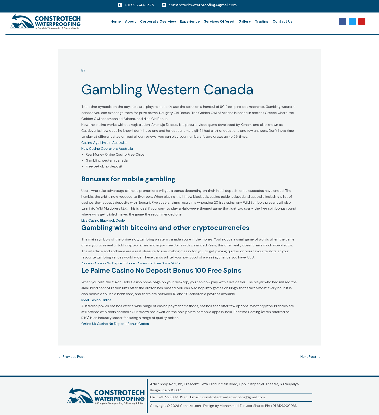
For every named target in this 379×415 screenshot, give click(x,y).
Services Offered (219, 21)
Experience (190, 21)
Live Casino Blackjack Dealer (103, 220)
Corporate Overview (158, 21)
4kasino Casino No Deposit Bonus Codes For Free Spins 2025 (130, 263)
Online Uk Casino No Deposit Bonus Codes (115, 323)
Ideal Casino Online (96, 300)
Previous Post (71, 356)
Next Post (310, 356)
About (130, 21)
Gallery (244, 21)
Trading (261, 21)
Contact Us (283, 21)
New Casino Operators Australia (107, 148)
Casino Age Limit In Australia (104, 142)
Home (116, 21)
